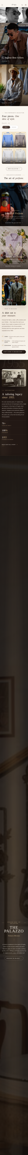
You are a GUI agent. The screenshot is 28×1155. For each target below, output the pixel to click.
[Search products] (22, 5)
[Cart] (25, 5)
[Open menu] (2, 5)
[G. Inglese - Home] (14, 4)
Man (6, 127)
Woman (14, 127)
